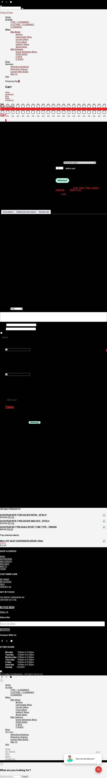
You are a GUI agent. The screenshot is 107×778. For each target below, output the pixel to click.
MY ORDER (4, 579)
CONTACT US (5, 587)
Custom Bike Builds (19, 71)
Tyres (78, 190)
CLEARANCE (16, 27)
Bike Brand (15, 32)
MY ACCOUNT (6, 582)
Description (8, 212)
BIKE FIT (3, 566)
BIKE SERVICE (6, 561)
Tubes (9, 407)
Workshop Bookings (19, 67)
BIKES (2, 556)
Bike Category (16, 49)
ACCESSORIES (6, 559)
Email (3, 329)
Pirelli (57, 125)
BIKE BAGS (4, 564)
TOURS (3, 569)
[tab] (8, 212)
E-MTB (19, 57)
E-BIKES (19, 59)
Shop (7, 62)
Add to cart (70, 168)
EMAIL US (4, 612)
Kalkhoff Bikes (22, 44)
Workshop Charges (19, 69)
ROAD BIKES (21, 54)
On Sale (8, 19)
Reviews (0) (44, 212)
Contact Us (9, 100)
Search (25, 777)
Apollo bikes (21, 47)
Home (8, 17)
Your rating (5, 309)
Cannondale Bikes (24, 37)
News (7, 98)
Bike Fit (13, 74)
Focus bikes (21, 42)
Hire (7, 76)
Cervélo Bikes (22, 39)
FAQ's (2, 584)
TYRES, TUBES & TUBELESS (29, 125)
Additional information (26, 212)
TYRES (48, 125)
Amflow (19, 34)
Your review (5, 311)
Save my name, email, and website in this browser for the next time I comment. (35, 333)
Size (59, 163)
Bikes (7, 29)
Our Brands (9, 94)
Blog (7, 96)
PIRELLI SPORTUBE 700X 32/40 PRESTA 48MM (24, 413)
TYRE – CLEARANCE (19, 22)
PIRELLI (73, 190)
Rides (7, 92)
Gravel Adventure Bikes (26, 52)
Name (3, 325)
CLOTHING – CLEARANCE (22, 24)
